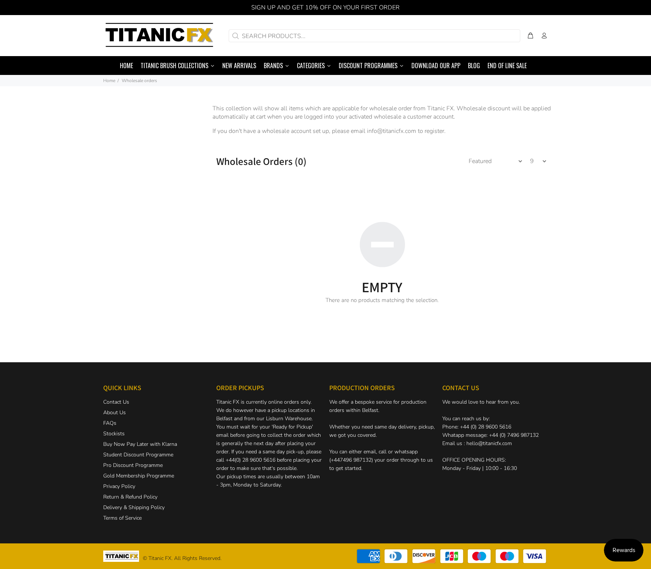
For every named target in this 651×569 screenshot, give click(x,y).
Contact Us (116, 402)
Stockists (114, 433)
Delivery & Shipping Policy (134, 507)
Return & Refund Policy (130, 496)
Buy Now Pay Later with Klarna (140, 444)
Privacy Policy (119, 486)
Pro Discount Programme (133, 465)
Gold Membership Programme (138, 475)
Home (109, 81)
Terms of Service (122, 518)
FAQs (109, 423)
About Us (114, 412)
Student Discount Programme (138, 454)
